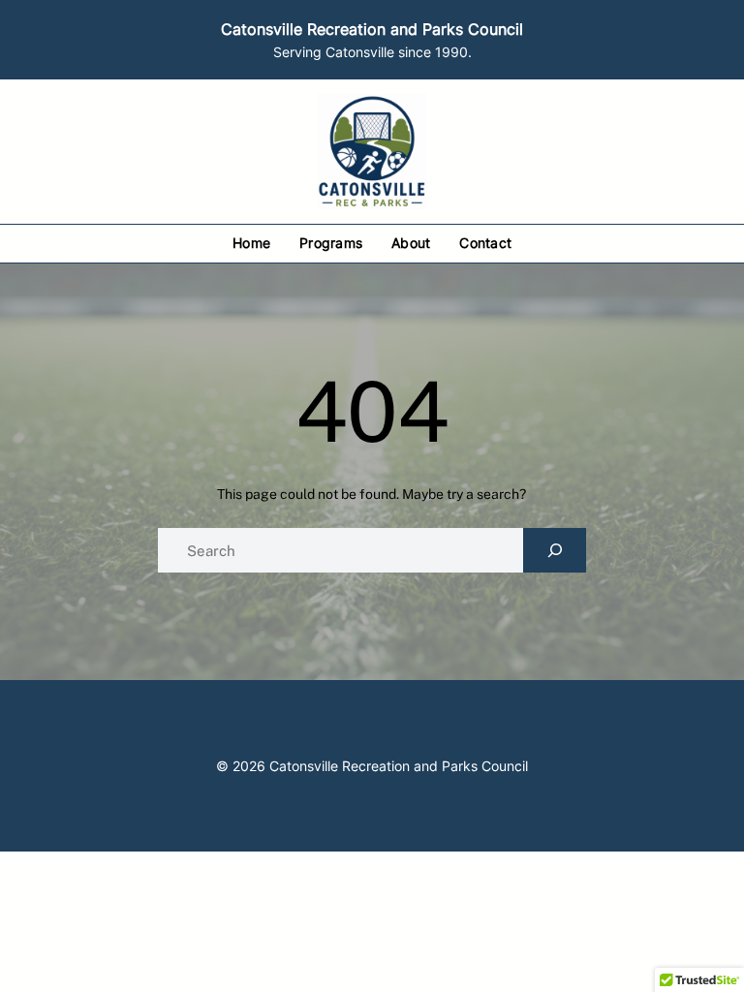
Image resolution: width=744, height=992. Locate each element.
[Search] (554, 551)
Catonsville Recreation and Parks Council (372, 29)
